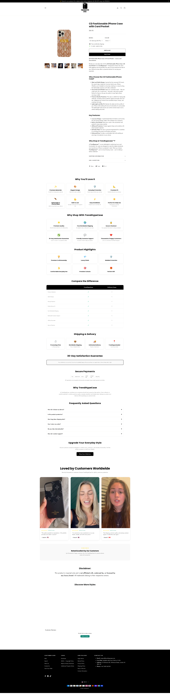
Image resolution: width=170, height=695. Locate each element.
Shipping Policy (81, 666)
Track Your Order (48, 668)
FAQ (45, 658)
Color (107, 37)
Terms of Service (81, 668)
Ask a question (94, 160)
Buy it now (107, 54)
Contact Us (47, 666)
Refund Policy (81, 661)
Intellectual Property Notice (67, 666)
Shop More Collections (85, 454)
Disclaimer (63, 658)
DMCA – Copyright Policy (67, 661)
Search (46, 661)
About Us (46, 663)
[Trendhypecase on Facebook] (45, 676)
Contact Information (82, 671)
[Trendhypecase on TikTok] (50, 676)
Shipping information (96, 156)
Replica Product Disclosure (67, 663)
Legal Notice (81, 658)
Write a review (85, 636)
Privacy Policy (81, 663)
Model (91, 37)
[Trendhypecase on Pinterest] (48, 676)
